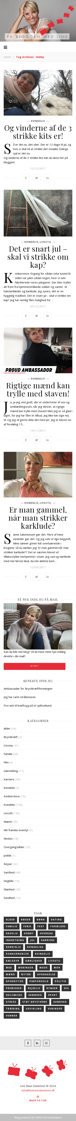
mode (43, 967)
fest (40, 926)
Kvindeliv (38, 121)
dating (56, 919)
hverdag (46, 933)
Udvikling (34, 1008)
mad (9, 967)
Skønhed (9, 889)
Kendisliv (9, 788)
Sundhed (9, 898)
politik (7, 855)
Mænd (8, 821)
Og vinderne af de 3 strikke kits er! (38, 132)
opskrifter (14, 981)
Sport (53, 995)
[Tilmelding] (38, 626)
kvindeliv (42, 953)
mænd (10, 974)
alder (10, 919)
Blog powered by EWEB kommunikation (38, 1117)
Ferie (27, 926)
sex (66, 988)
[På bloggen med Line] (38, 21)
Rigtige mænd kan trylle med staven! (38, 389)
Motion (8, 838)
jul (32, 940)
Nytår (26, 974)
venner (11, 1015)
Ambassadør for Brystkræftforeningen (28, 688)
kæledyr (12, 960)
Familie (8, 754)
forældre (58, 926)
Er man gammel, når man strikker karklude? (38, 517)
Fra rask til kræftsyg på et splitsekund (27, 705)
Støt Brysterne (34, 1001)
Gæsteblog (11, 771)
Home (7, 57)
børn (41, 919)
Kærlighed (33, 960)
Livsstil (45, 242)
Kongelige (35, 947)
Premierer (14, 988)
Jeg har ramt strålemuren (20, 697)
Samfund (9, 872)
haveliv (12, 933)
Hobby (29, 933)
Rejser (8, 864)
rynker (52, 988)
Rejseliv (34, 988)
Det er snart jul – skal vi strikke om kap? (38, 256)
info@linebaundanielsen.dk (38, 1090)
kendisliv (13, 947)
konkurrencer (17, 953)
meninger (25, 967)
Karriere (9, 779)
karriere (48, 940)
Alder (7, 728)
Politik (60, 981)
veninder (55, 1008)
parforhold (39, 981)
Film (6, 762)
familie (11, 926)
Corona (8, 745)
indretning (15, 940)
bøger (26, 919)
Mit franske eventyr (16, 830)
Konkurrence (12, 796)
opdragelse (46, 974)
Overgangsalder (14, 847)
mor (57, 967)
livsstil (54, 960)
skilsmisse (14, 995)
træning (13, 1008)
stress (11, 1001)
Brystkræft (11, 737)
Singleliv (9, 881)
